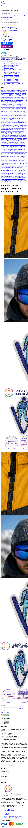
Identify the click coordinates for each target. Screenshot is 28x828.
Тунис (17, 167)
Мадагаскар (24, 135)
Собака (6, 163)
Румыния (24, 153)
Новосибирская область (20, 145)
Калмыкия (3, 121)
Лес (8, 132)
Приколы (10, 152)
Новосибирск (12, 145)
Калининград (24, 119)
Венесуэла (13, 102)
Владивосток (17, 102)
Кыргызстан (3, 131)
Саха (13, 157)
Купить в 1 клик (5, 712)
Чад (9, 176)
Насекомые (20, 140)
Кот (4, 128)
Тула (15, 167)
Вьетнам (17, 107)
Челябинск (3, 177)
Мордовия (17, 138)
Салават (15, 154)
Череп (6, 177)
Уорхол (23, 170)
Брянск (2, 100)
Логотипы (8, 133)
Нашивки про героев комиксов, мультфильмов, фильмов (12, 72)
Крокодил (25, 128)
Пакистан (5, 149)
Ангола (16, 93)
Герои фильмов (10, 109)
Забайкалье (23, 114)
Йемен (8, 119)
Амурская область (8, 93)
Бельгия (18, 97)
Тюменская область (15, 169)
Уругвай (2, 172)
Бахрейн (18, 95)
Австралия (24, 90)
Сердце (8, 160)
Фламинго (25, 172)
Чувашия (2, 179)
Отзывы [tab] (6, 720)
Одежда (2, 147)
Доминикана (7, 112)
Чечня (20, 177)
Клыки (18, 125)
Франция (7, 173)
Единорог (22, 112)
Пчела (26, 152)
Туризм (20, 167)
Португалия (22, 150)
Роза (1, 153)
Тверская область (15, 166)
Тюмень (21, 169)
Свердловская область (5, 159)
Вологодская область (5, 105)
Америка (2, 93)
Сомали (11, 163)
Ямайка (5, 181)
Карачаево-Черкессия (16, 122)
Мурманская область (21, 139)
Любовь (19, 133)
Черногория (14, 177)
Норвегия (10, 146)
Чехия (18, 177)
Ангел (13, 93)
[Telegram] (6, 715)
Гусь (4, 111)
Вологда (20, 104)
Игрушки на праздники (10, 84)
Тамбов (19, 164)
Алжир (21, 91)
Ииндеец (2, 117)
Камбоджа (18, 121)
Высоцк (13, 107)
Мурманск (14, 139)
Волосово (11, 105)
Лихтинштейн (3, 133)
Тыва (10, 169)
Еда (19, 112)
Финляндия (17, 172)
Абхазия (20, 90)
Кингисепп (17, 124)
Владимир (22, 102)
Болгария (2, 98)
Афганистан (3, 95)
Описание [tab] (6, 718)
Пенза (19, 149)
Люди (23, 133)
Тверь (20, 166)
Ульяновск (11, 170)
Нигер (8, 142)
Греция (23, 109)
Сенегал (2, 160)
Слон (10, 162)
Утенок (5, 172)
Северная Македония (20, 159)
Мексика (24, 136)
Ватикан (11, 101)
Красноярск (20, 128)
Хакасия (2, 174)
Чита (25, 177)
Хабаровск (15, 173)
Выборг (10, 107)
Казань (20, 119)
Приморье (14, 152)
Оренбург (24, 147)
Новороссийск (6, 145)
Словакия (2, 162)
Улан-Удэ (7, 170)
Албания (17, 91)
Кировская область (10, 125)
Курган (12, 129)
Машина (16, 136)
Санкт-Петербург (11, 27)
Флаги (21, 172)
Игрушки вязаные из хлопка (11, 79)
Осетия (2, 149)
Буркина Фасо (20, 100)
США (2, 164)
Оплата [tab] (6, 723)
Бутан (5, 101)
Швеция (14, 179)
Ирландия (14, 118)
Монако (10, 138)
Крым (6, 129)
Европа (14, 112)
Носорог (14, 146)
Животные (15, 114)
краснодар (16, 128)
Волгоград (12, 104)
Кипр (21, 124)
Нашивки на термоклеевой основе (13, 63)
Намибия (16, 140)
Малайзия (3, 136)
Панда (12, 149)
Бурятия (2, 101)
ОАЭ (17, 146)
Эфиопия (9, 180)
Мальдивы (9, 136)
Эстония (5, 180)
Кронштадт (3, 129)
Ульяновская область (18, 170)
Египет (17, 112)
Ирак (25, 117)
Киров (2, 125)
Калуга (6, 121)
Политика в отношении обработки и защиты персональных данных (13, 816)
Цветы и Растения (22, 174)
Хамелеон (6, 174)
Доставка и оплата (19, 15)
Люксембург (3, 135)
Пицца (15, 150)
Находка (4, 142)
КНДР (21, 125)
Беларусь (2, 97)
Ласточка (9, 131)
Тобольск (25, 166)
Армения (2, 94)
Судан (25, 163)
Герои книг (21, 108)
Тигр (22, 166)
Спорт (15, 163)
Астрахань (24, 94)
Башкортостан (23, 95)
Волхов (14, 105)
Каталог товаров (9, 15)
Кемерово (4, 124)
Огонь (24, 146)
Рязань (12, 154)
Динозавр (2, 112)
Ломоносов (13, 133)
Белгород (6, 97)
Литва (21, 132)
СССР (17, 163)
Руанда (20, 153)
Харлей (9, 174)
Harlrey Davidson (7, 90)
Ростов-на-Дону (14, 153)
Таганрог (5, 164)
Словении (7, 162)
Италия (5, 119)
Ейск (26, 112)
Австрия (2, 91)
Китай (16, 125)
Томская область (6, 167)
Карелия (22, 122)
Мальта (13, 136)
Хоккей (13, 174)
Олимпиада (6, 147)
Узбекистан (3, 170)
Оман (10, 147)
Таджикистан (9, 164)
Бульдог (15, 100)
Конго (6, 126)
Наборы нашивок (10, 140)
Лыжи (17, 133)
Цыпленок (6, 176)
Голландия (16, 109)
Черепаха (9, 177)
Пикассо (12, 150)
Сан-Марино (6, 156)
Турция (7, 169)
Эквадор (22, 179)
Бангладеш (14, 95)
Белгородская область (12, 97)
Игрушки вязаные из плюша (11, 80)
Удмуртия (25, 169)
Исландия (22, 118)
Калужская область (12, 121)
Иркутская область (8, 118)
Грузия (2, 111)
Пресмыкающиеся (4, 152)
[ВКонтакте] (1, 715)
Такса (17, 164)
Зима (7, 115)
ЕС (9, 114)
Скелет (18, 160)
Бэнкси (8, 101)
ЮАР (13, 180)
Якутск (2, 181)
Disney (2, 90)
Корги (9, 126)
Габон (20, 107)
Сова (9, 163)
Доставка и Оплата (9, 809)
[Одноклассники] (4, 715)
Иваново (12, 115)
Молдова (7, 138)
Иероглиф (25, 115)
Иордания (22, 117)
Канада (6, 122)
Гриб (25, 109)
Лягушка (7, 135)
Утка (8, 172)
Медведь (20, 136)
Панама (9, 149)
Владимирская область (5, 104)
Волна (18, 104)
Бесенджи (22, 97)
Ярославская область (18, 181)
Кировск (5, 125)
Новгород (18, 143)
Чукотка (6, 179)
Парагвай (15, 149)
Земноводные (3, 115)
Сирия (15, 160)
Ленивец (16, 131)
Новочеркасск (3, 146)
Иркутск (2, 118)
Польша (18, 150)
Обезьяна (20, 146)
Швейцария (10, 179)
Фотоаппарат (3, 173)
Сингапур (12, 160)
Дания (10, 111)
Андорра (19, 93)
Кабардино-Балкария (14, 119)
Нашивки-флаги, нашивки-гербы (12, 69)
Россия (6, 153)
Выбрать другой (12, 30)
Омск (12, 147)
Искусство (18, 118)
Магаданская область (17, 135)
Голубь (20, 109)
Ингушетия (6, 117)
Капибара (9, 122)
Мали (6, 136)
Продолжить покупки (6, 13)
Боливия (6, 98)
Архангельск (10, 94)
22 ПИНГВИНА (5, 3)
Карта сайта (7, 814)
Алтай (24, 91)
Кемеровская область (11, 124)
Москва (20, 138)
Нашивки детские (8, 68)
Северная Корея (13, 159)
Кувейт (9, 129)
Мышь (2, 140)
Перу (5, 150)
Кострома (20, 126)
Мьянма (5, 140)
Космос (11, 126)
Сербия (5, 160)
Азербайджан (10, 91)
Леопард (5, 132)
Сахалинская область (22, 157)
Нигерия (11, 142)
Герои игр (17, 108)
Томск (2, 167)
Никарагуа (14, 143)
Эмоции (2, 180)
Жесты (11, 114)
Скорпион (22, 160)
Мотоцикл (6, 139)
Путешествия (21, 152)
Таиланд (14, 164)
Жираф (19, 114)
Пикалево (8, 150)
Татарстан (10, 166)
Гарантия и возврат (9, 810)
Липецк (16, 132)
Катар (25, 122)
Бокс (26, 97)
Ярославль (12, 181)
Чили (23, 177)
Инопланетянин (17, 117)
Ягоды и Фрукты (19, 180)
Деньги (23, 111)
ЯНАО (8, 181)
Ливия (13, 132)
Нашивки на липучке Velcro (11, 65)
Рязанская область (6, 154)
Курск (23, 129)
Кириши (23, 124)
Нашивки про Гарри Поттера (11, 75)
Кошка (12, 128)
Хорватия (17, 174)
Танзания (5, 166)
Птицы (17, 152)
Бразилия (23, 98)
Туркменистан (3, 169)
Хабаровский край (21, 173)
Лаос (7, 131)
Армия (6, 94)
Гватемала (6, 108)
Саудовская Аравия (8, 157)
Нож (7, 146)
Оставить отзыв (5, 771)
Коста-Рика (15, 126)
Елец (7, 114)
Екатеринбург (3, 114)
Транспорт (12, 167)
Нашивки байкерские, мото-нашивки (14, 70)
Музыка (10, 139)
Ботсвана (19, 98)
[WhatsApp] (8, 715)
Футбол (11, 173)
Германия (13, 108)
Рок (3, 153)
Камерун (22, 121)
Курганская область (18, 129)
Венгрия (9, 102)
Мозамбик (3, 138)
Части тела (12, 176)
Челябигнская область (18, 176)
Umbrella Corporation (14, 90)
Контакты (10, 17)
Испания (2, 119)
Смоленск (13, 162)
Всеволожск (6, 107)
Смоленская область (19, 162)
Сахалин (15, 157)
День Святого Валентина (17, 111)
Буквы (12, 100)
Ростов (9, 153)
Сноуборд (3, 163)
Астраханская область (17, 94)
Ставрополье (21, 163)
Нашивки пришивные (9, 66)
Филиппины (12, 172)
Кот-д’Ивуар (8, 128)
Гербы (9, 108)
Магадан (11, 135)
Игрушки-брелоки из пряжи (11, 82)
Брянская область (7, 100)
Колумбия (3, 126)
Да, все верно (4, 30)
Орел (21, 147)
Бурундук (25, 100)
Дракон (11, 112)
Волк (15, 104)
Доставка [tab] (6, 721)
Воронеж (18, 105)
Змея (9, 115)
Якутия (24, 180)
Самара (18, 154)
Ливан (10, 132)
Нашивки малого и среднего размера (13, 77)
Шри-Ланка (18, 179)
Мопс (13, 138)
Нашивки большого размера (11, 76)
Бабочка (7, 95)
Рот (18, 153)
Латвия (13, 131)
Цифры (2, 176)
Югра (15, 180)
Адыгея (5, 91)
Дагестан (7, 111)
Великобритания (4, 102)
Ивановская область (18, 115)
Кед (1, 124)
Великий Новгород (17, 101)
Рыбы (2, 154)
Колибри (25, 125)
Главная (3, 15)
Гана (23, 107)
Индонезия (11, 117)
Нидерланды (15, 142)
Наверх (3, 826)
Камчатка (2, 122)
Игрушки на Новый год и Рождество (13, 83)
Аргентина (24, 93)
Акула (14, 91)
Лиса (19, 132)
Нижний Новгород (7, 143)
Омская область (17, 147)
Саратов (17, 156)
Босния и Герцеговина (12, 98)
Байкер (10, 95)
